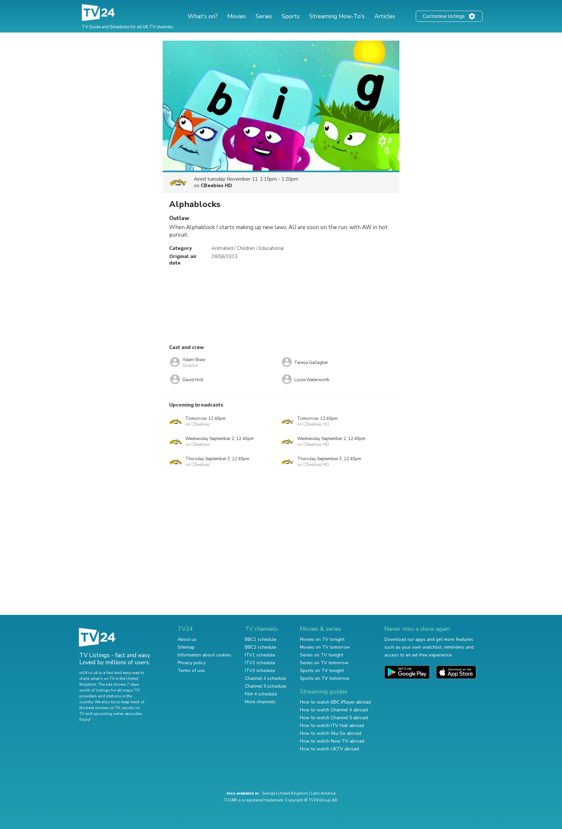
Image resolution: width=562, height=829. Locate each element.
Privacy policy (192, 663)
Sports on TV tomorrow (324, 678)
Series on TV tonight (321, 655)
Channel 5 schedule (265, 686)
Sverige (268, 793)
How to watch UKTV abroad (329, 749)
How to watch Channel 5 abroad (334, 718)
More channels (260, 702)
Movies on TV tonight (322, 639)
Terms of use (191, 670)
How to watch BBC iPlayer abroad (335, 702)
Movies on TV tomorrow (325, 647)
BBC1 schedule (260, 639)
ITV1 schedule (260, 655)
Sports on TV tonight (322, 670)
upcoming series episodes (117, 713)
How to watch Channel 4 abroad (334, 710)
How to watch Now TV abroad (332, 741)
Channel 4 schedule (265, 678)
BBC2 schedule (260, 647)
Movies (236, 16)
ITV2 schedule (260, 663)
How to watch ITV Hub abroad (332, 725)
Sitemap (186, 647)
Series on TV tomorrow (324, 663)
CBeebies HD (216, 185)
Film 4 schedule (261, 694)
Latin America (323, 793)
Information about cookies (204, 655)
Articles (384, 16)
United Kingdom (293, 793)
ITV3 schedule (260, 670)
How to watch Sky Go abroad (330, 733)
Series (264, 16)
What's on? (203, 16)
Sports (291, 16)
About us (187, 639)
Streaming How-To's (337, 16)
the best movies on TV (99, 707)
